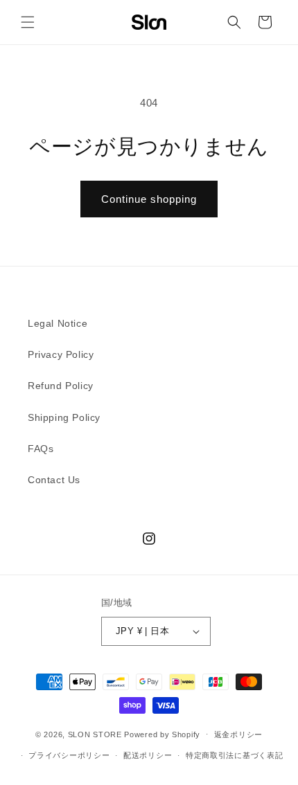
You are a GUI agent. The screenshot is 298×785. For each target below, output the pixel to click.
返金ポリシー (238, 734)
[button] (27, 22)
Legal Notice (57, 323)
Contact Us (54, 479)
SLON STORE (95, 734)
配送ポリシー (147, 755)
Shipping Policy (64, 417)
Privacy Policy (61, 354)
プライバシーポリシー (68, 755)
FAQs (40, 448)
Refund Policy (61, 385)
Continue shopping (149, 199)
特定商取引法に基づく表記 (234, 755)
